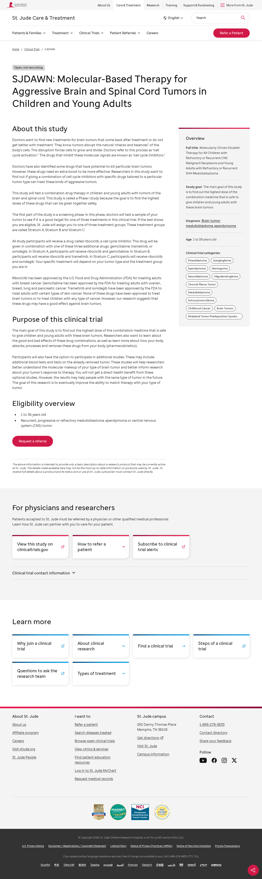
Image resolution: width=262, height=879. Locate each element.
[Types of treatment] (101, 673)
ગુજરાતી (191, 865)
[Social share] (253, 870)
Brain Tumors (225, 308)
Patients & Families (26, 33)
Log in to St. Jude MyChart (95, 770)
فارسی (171, 865)
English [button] (174, 18)
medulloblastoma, (200, 226)
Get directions (148, 738)
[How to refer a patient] (101, 546)
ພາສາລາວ (216, 865)
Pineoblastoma (197, 260)
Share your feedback (216, 741)
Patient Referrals (123, 33)
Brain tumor (211, 220)
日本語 (160, 865)
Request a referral (32, 441)
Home (15, 49)
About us (19, 724)
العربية (120, 865)
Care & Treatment (128, 5)
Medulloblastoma (199, 292)
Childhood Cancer (199, 308)
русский (108, 865)
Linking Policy (118, 846)
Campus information (153, 754)
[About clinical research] (101, 646)
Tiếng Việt (68, 865)
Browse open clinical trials (95, 741)
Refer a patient (86, 724)
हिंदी (181, 865)
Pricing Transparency (227, 846)
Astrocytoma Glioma (201, 300)
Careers (152, 33)
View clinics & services (91, 749)
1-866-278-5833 (212, 724)
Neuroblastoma (198, 276)
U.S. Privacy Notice (33, 846)
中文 (56, 865)
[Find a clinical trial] (161, 646)
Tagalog (94, 865)
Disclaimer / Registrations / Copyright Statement (77, 846)
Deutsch (147, 865)
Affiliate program (25, 732)
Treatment (60, 33)
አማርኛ (203, 865)
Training (171, 5)
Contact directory (213, 732)
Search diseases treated (93, 732)
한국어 (82, 865)
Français (133, 865)
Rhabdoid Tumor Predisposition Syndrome (215, 315)
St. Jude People (24, 757)
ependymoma (225, 226)
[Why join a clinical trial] (40, 646)
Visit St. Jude (147, 746)
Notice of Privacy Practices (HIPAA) (151, 846)
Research (153, 5)
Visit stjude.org (23, 749)
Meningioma (220, 268)
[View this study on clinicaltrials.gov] (40, 546)
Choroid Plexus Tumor (202, 284)
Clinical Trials (89, 33)
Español (45, 865)
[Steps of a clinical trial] (221, 646)
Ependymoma (197, 268)
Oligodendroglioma (226, 276)
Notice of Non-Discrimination (194, 846)
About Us (104, 5)
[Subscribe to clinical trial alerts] (161, 546)
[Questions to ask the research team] (40, 673)
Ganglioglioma (222, 260)
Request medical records (94, 778)
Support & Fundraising (198, 5)
